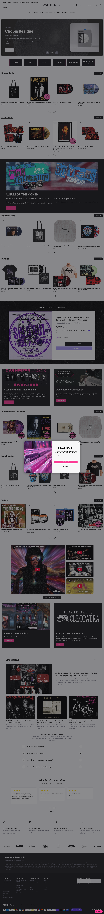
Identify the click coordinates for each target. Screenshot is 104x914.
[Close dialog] (78, 442)
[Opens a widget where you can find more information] (99, 911)
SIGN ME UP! (66, 462)
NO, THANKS (66, 466)
